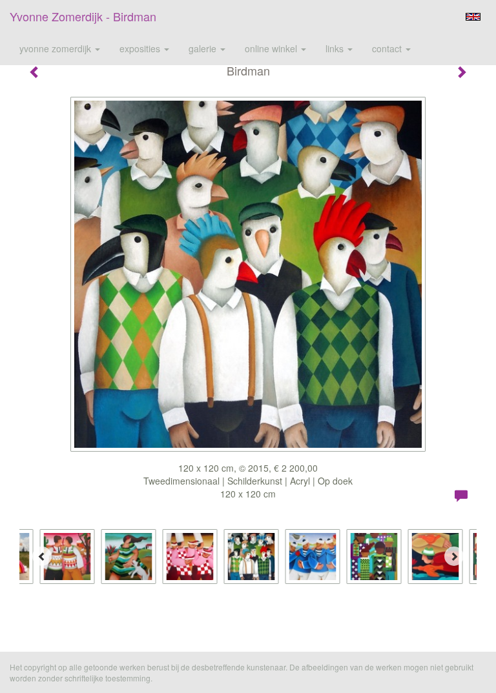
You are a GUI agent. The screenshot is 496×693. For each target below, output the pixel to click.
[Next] (454, 556)
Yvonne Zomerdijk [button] (56, 48)
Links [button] (336, 48)
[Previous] (42, 556)
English (473, 17)
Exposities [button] (141, 48)
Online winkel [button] (272, 48)
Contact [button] (388, 48)
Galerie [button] (204, 48)
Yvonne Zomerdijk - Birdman (83, 16)
